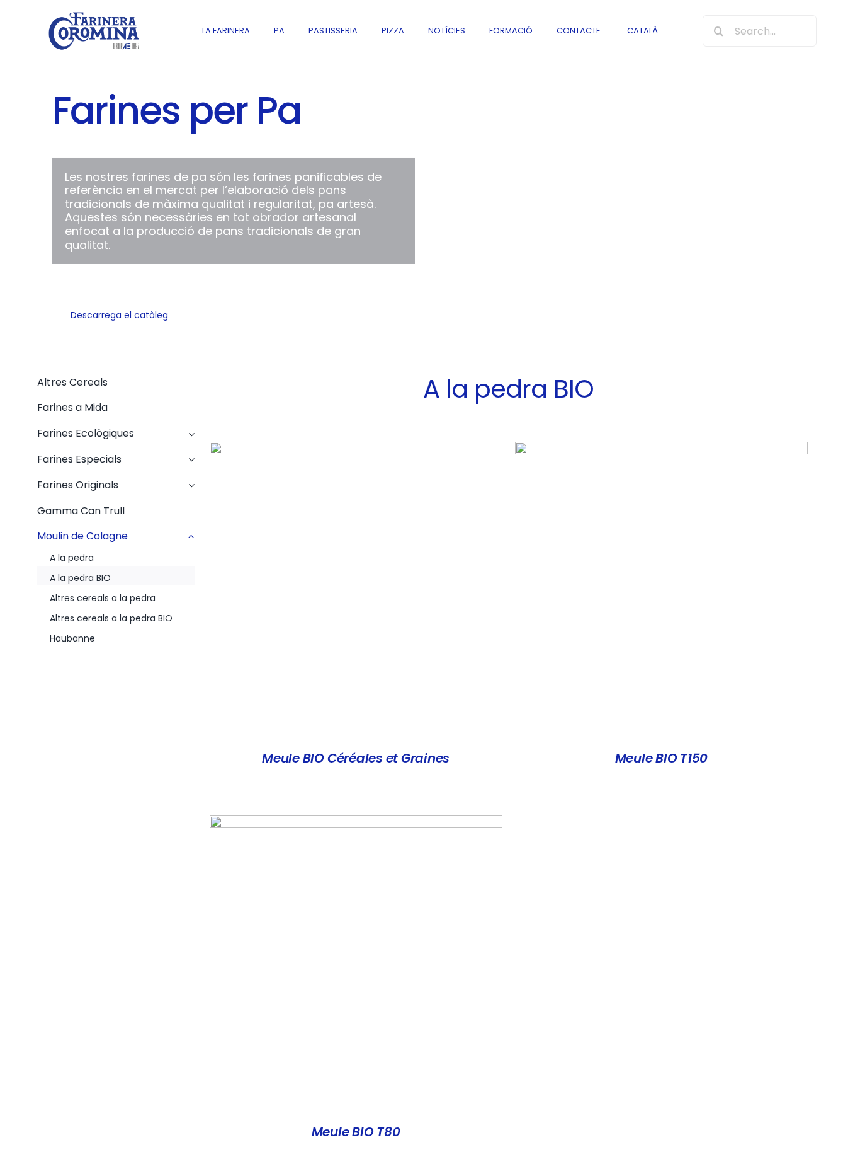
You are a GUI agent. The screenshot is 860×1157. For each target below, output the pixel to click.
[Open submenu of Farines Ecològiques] (189, 430)
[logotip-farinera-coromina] (93, 15)
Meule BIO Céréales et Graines (356, 758)
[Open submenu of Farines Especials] (189, 456)
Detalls (356, 591)
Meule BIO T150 (661, 758)
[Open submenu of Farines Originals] (189, 482)
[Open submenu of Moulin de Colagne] (189, 533)
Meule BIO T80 (356, 1132)
